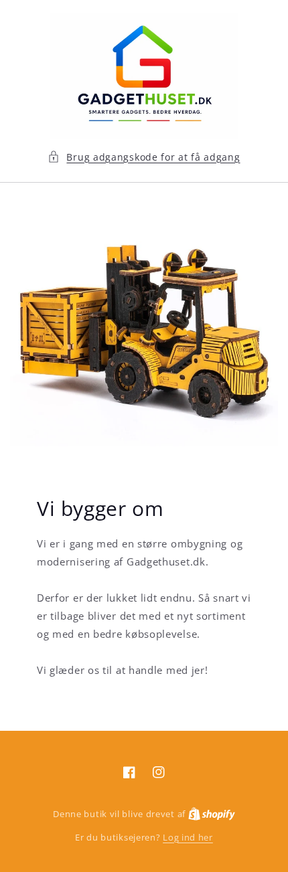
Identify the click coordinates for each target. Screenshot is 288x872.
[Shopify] (211, 814)
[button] (144, 157)
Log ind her (188, 837)
